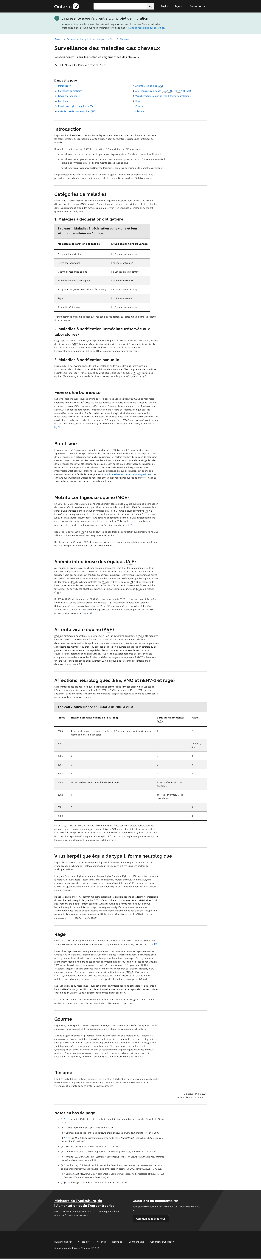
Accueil (58, 39)
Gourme (139, 106)
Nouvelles (117, 1241)
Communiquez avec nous (150, 1218)
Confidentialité (136, 1241)
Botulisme (63, 101)
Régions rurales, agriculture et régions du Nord (91, 39)
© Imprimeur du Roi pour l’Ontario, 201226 (76, 1247)
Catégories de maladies (70, 90)
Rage (137, 101)
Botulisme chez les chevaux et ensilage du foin (128, 474)
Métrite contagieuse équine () (75, 106)
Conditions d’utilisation (162, 1241)
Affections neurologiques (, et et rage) (163, 90)
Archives (101, 1241)
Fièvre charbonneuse (69, 95)
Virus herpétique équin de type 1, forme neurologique (163, 95)
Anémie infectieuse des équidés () (77, 111)
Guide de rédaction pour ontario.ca (146, 27)
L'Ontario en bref (63, 1241)
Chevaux (124, 39)
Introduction (64, 85)
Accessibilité (84, 1241)
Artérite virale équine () (149, 85)
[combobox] (124, 6)
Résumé (139, 111)
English (165, 6)
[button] (150, 6)
